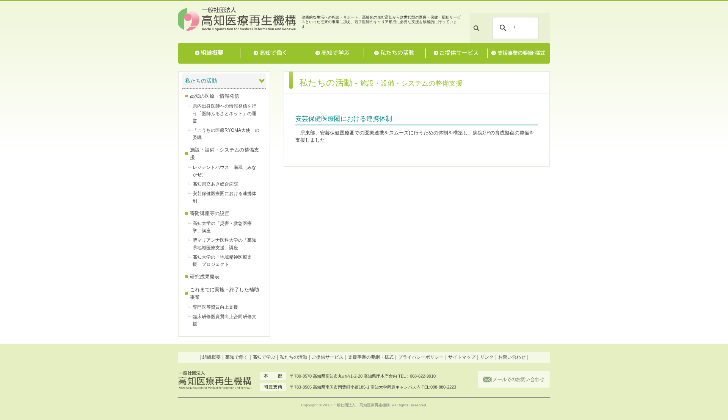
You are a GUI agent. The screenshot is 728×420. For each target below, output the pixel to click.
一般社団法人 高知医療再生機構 (238, 20)
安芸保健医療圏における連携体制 (224, 197)
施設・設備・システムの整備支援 (224, 153)
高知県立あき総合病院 (215, 184)
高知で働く (271, 53)
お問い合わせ (512, 357)
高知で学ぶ (333, 53)
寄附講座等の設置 (209, 213)
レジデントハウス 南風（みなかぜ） (224, 171)
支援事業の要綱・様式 (518, 53)
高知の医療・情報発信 (214, 96)
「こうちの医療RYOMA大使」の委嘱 (226, 134)
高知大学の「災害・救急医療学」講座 (222, 227)
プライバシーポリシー (421, 357)
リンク (487, 357)
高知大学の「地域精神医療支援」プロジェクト (222, 261)
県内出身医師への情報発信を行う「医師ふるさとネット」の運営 (224, 113)
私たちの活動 (394, 53)
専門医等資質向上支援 (215, 307)
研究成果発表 (205, 276)
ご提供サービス (456, 53)
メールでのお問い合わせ (514, 379)
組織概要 (209, 53)
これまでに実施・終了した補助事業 (224, 293)
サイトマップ (461, 357)
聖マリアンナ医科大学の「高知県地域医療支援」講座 (224, 244)
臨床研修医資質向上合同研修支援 (224, 320)
